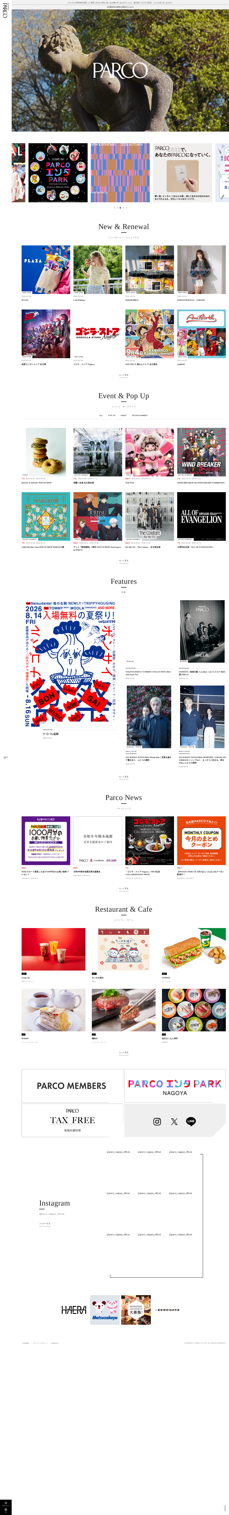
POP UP (111, 415)
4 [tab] (123, 207)
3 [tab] (120, 207)
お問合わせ (55, 1343)
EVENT (124, 415)
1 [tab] (114, 208)
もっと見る (123, 375)
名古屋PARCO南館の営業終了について (120, 7)
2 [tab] (117, 207)
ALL (101, 415)
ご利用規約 (25, 1343)
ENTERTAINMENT (140, 415)
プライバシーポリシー (40, 1343)
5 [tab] (126, 207)
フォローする (44, 1223)
